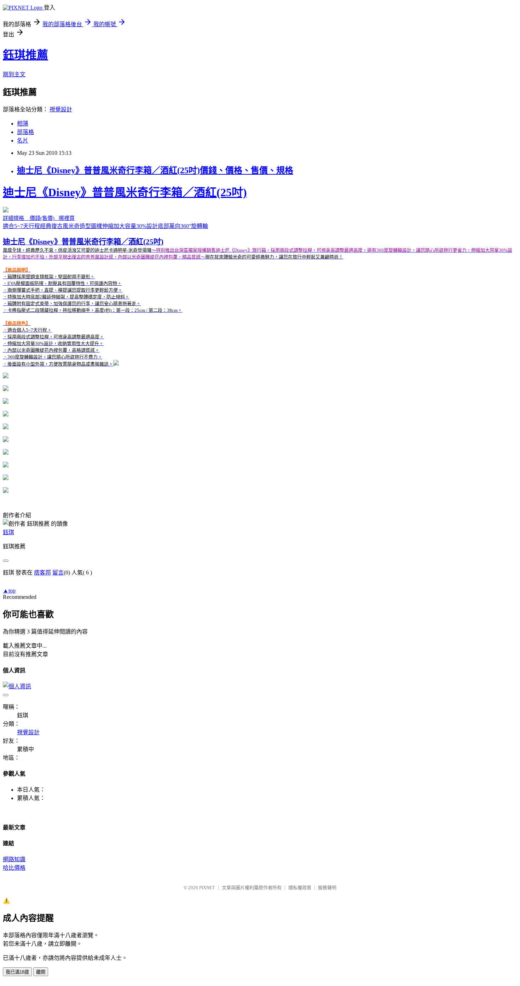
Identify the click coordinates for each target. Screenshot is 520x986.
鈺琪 (8, 532)
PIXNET (207, 887)
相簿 (22, 124)
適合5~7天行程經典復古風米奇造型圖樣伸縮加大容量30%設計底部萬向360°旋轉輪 (257, 276)
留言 (58, 573)
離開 (40, 972)
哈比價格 (14, 868)
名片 (22, 141)
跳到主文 (14, 74)
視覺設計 (61, 109)
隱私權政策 (299, 887)
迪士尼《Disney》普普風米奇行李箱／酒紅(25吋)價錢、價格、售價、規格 (155, 170)
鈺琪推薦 (25, 54)
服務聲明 (327, 887)
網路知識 (14, 859)
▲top (9, 591)
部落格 (25, 132)
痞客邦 (42, 573)
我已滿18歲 (17, 972)
